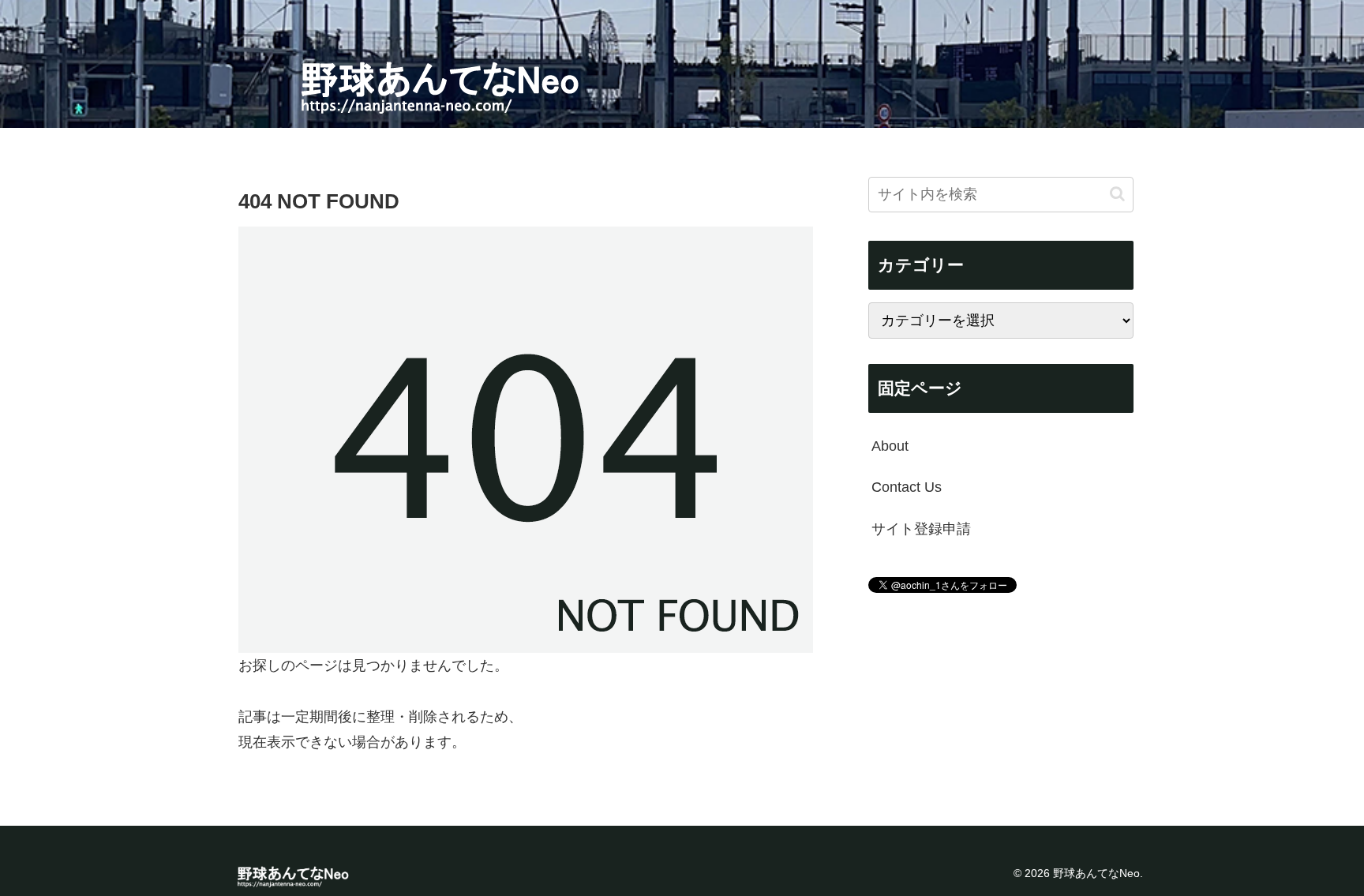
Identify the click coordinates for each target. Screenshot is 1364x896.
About (890, 446)
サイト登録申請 (921, 529)
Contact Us (906, 487)
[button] (1117, 194)
